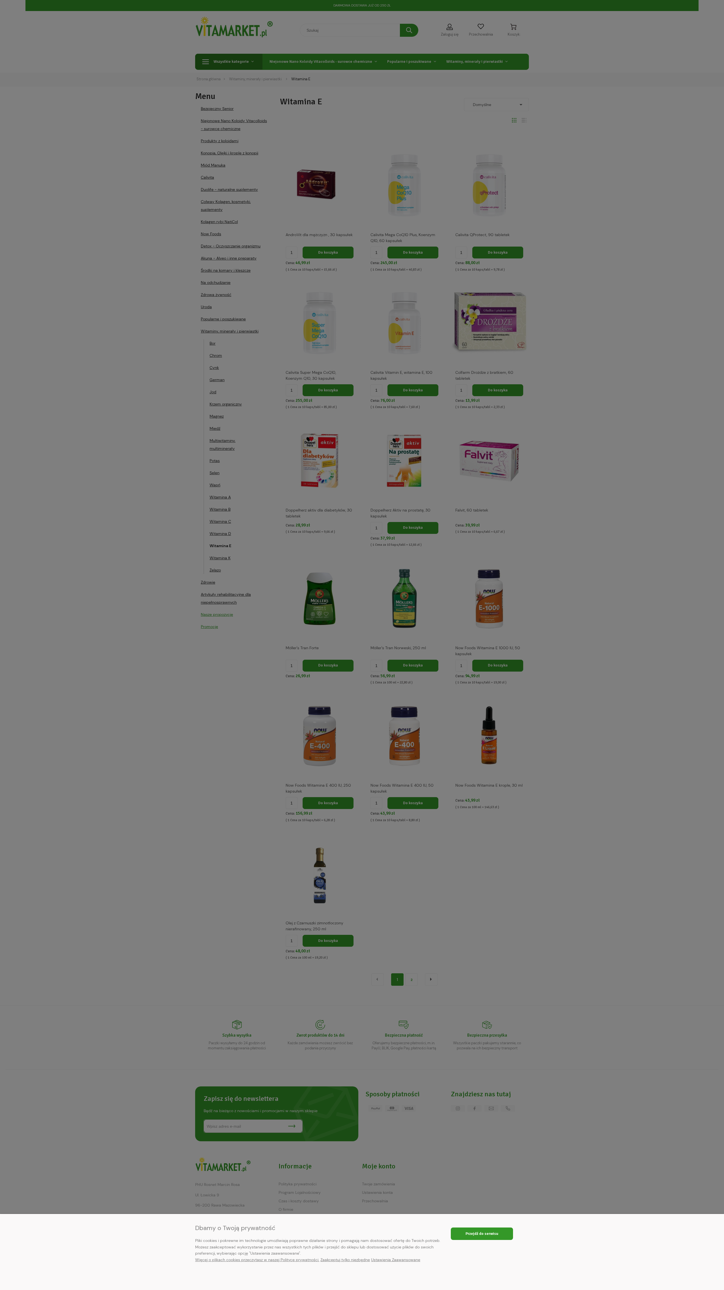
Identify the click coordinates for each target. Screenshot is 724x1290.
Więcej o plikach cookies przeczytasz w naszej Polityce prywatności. (257, 1259)
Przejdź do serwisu (482, 1233)
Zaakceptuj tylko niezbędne (345, 1259)
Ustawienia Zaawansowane (395, 1259)
